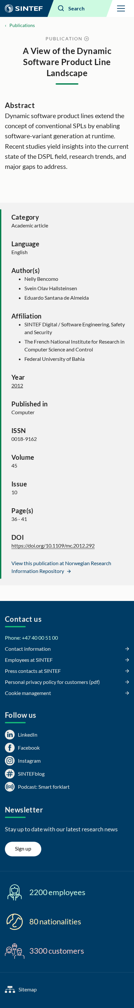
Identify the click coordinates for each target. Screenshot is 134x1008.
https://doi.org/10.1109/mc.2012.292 (53, 545)
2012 (17, 385)
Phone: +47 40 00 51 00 (31, 637)
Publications (22, 25)
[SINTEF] (23, 8)
